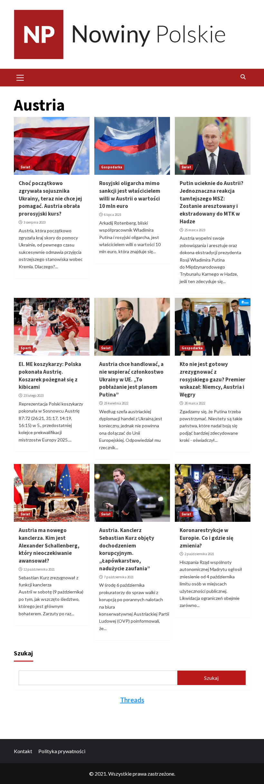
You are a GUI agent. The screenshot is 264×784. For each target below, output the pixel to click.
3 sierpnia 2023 (34, 222)
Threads (132, 700)
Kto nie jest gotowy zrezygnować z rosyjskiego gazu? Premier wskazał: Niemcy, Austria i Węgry (212, 379)
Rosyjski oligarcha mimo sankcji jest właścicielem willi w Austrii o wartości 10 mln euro (129, 194)
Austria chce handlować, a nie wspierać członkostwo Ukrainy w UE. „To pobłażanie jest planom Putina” (131, 379)
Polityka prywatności (61, 751)
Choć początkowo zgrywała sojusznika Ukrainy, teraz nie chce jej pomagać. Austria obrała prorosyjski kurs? (50, 198)
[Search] (243, 77)
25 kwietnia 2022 (116, 403)
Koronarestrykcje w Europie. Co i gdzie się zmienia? (206, 538)
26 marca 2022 (194, 403)
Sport (26, 348)
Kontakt (23, 751)
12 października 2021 (39, 569)
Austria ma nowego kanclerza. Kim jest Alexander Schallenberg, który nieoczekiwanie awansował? (49, 545)
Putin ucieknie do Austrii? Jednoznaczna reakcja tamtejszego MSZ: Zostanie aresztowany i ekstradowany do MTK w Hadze (211, 202)
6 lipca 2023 (112, 214)
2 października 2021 (199, 554)
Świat (25, 167)
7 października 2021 (119, 577)
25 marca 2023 (194, 230)
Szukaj (23, 653)
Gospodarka (111, 167)
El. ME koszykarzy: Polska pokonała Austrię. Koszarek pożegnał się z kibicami (50, 375)
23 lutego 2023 (33, 395)
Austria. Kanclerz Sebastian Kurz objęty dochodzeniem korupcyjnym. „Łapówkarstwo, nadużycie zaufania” (126, 549)
